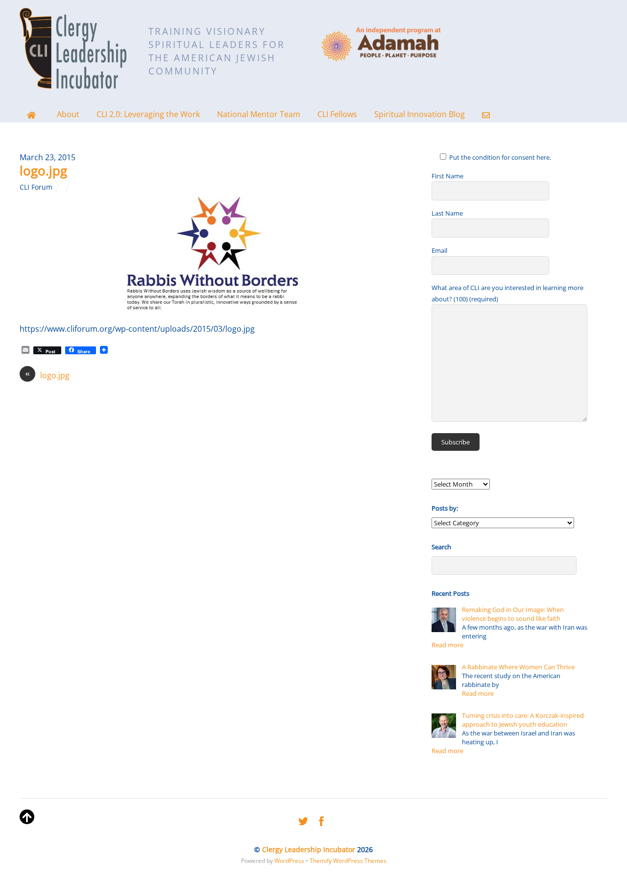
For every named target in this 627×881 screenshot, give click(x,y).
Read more (447, 644)
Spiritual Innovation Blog (419, 114)
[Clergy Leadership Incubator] (73, 82)
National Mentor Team (258, 114)
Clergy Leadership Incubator (308, 849)
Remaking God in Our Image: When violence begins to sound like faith (513, 614)
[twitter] (303, 819)
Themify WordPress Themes (348, 860)
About (68, 114)
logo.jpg (43, 170)
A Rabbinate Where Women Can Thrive (518, 666)
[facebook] (321, 819)
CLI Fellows (337, 114)
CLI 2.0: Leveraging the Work (148, 114)
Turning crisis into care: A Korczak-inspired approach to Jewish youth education (523, 720)
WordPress (289, 860)
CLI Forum (36, 187)
